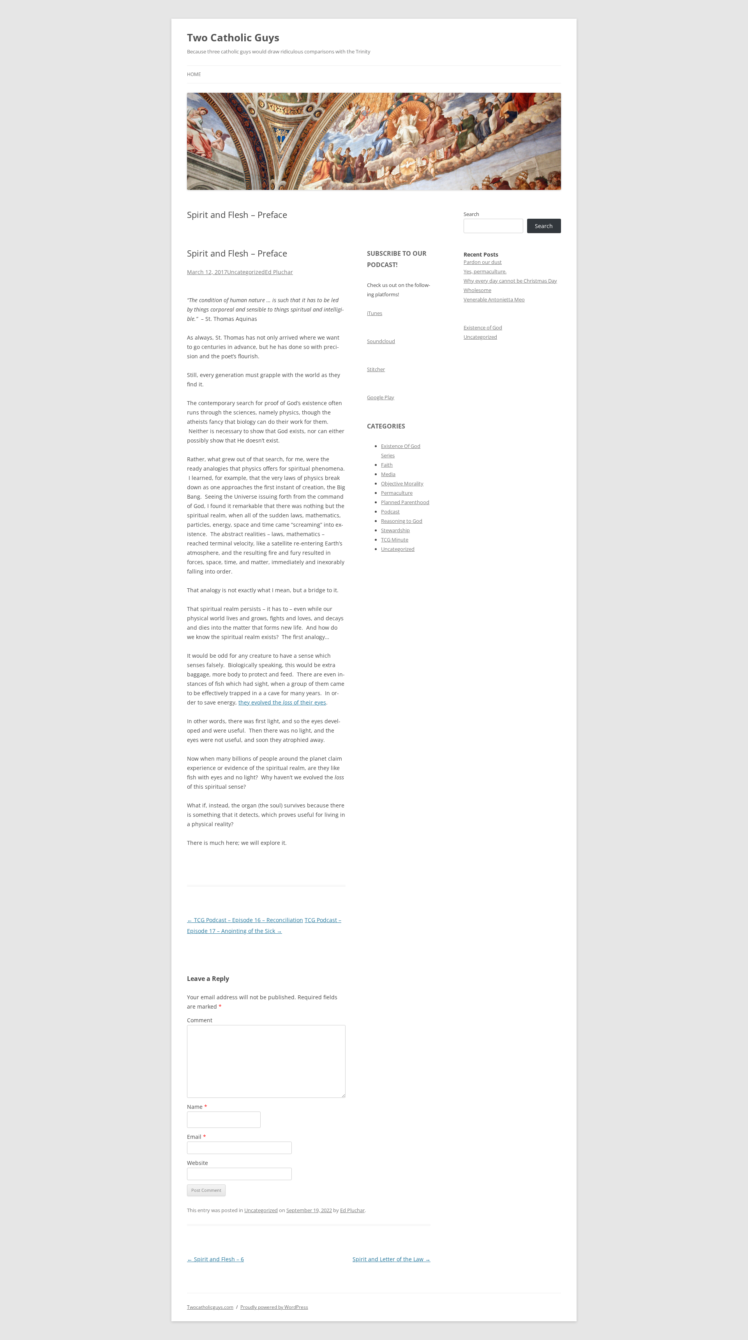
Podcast (390, 511)
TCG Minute (394, 539)
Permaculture (397, 492)
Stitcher (376, 369)
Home (194, 74)
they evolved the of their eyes (282, 702)
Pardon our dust (483, 262)
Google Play (380, 397)
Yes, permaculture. (485, 271)
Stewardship (395, 530)
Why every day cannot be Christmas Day (510, 280)
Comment (199, 1020)
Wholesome (477, 290)
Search (471, 214)
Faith (387, 464)
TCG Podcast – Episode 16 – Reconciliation (245, 920)
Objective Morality (402, 483)
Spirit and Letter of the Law (391, 1259)
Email (196, 1136)
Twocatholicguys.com (210, 1307)
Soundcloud (381, 341)
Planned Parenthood (405, 502)
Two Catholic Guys (233, 37)
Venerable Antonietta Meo (494, 299)
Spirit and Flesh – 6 (215, 1259)
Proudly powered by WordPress (274, 1307)
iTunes (374, 313)
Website (197, 1163)
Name (197, 1106)
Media (388, 474)
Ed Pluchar (279, 272)
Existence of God (483, 327)
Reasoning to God (401, 520)
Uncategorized (246, 272)
